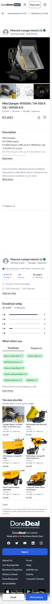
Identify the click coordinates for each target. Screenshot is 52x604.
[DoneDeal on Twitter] (16, 543)
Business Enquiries (12, 569)
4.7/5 (6, 274)
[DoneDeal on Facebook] (8, 543)
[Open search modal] (25, 4)
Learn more (7, 390)
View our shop (9, 293)
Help (28, 565)
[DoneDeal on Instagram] (41, 543)
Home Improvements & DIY (14, 13)
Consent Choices (35, 578)
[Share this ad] (39, 117)
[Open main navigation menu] (45, 4)
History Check (10, 574)
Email (13, 597)
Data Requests (10, 578)
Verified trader (17, 33)
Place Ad (34, 4)
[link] (13, 421)
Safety (29, 574)
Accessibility (9, 583)
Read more (7, 158)
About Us (7, 560)
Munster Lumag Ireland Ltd (26, 30)
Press (29, 560)
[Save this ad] (45, 117)
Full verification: (12, 268)
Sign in (25, 551)
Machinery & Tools (39, 13)
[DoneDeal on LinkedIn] (33, 543)
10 (19, 274)
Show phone (36, 597)
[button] (25, 60)
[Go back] (3, 13)
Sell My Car (32, 569)
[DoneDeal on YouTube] (25, 543)
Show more (7, 179)
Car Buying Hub (10, 565)
